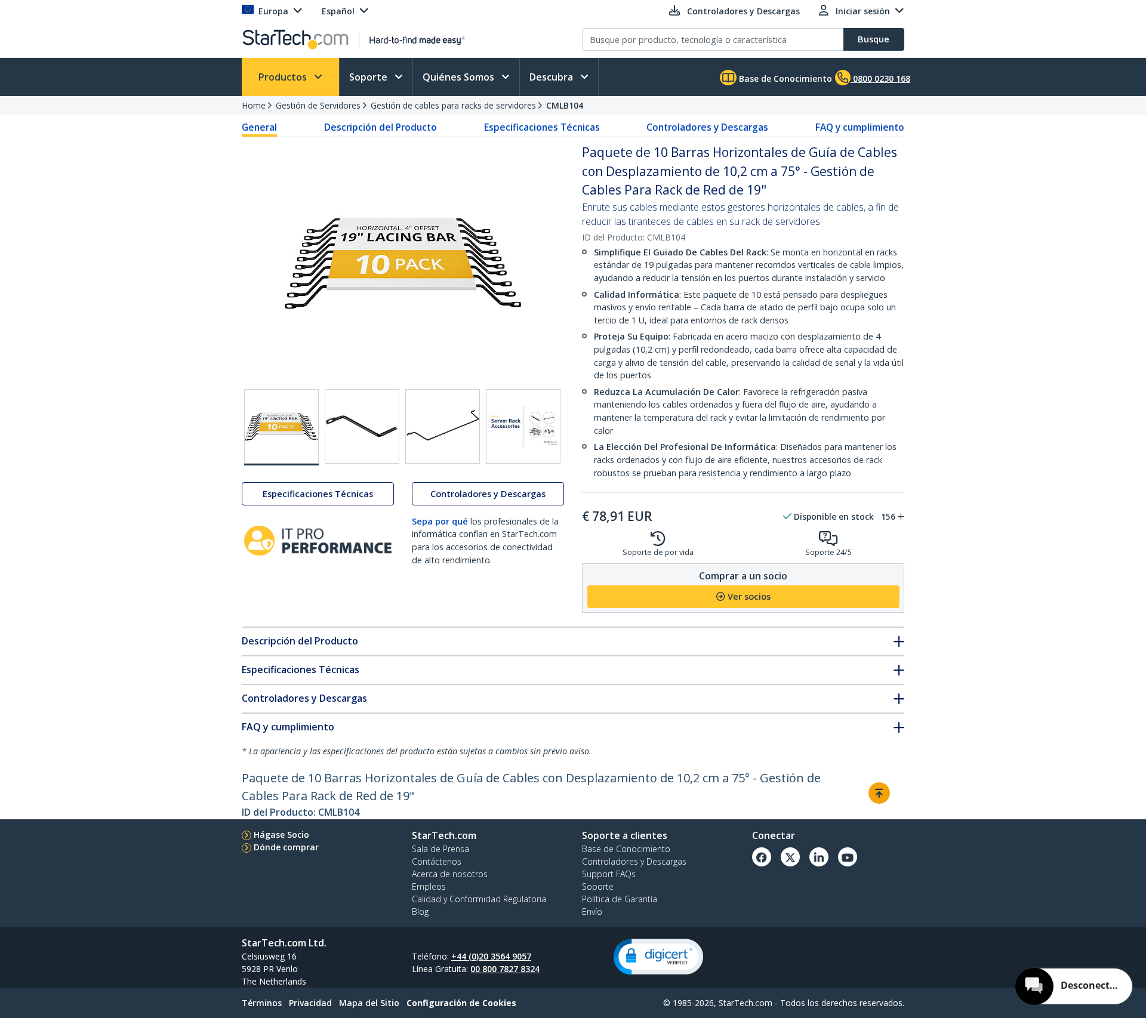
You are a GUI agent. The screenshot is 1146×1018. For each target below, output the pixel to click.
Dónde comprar (286, 847)
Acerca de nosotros (450, 874)
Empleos (429, 886)
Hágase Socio (281, 834)
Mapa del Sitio (369, 1002)
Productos (283, 77)
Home (254, 105)
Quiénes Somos (460, 77)
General (259, 127)
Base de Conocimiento (784, 78)
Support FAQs (609, 874)
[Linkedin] (818, 856)
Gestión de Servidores (318, 105)
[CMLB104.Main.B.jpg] (281, 427)
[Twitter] (790, 856)
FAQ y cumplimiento (859, 127)
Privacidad (310, 1002)
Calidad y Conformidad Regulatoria (479, 899)
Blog (420, 911)
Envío (592, 911)
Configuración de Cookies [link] (461, 1002)
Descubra (552, 77)
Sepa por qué (440, 521)
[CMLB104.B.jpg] (362, 426)
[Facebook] (761, 856)
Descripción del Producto (380, 127)
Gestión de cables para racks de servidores (453, 105)
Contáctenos (436, 861)
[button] (658, 957)
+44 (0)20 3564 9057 (491, 956)
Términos (262, 1002)
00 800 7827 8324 (505, 968)
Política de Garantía (619, 899)
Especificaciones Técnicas (542, 127)
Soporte (369, 77)
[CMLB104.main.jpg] (442, 426)
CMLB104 (564, 105)
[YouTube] (847, 856)
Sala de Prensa (440, 848)
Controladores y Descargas (707, 127)
